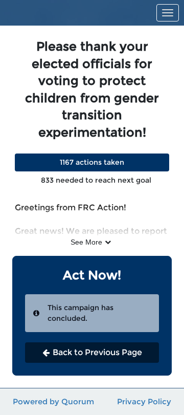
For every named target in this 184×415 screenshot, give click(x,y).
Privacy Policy (144, 401)
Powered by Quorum (53, 401)
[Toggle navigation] (167, 12)
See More (86, 242)
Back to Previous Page (97, 352)
